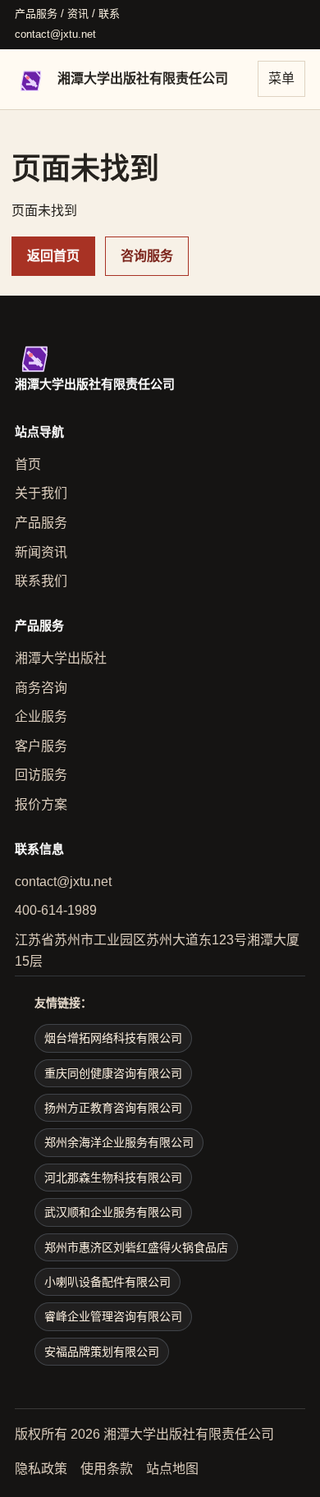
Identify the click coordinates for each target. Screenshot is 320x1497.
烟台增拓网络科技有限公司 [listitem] (113, 1038)
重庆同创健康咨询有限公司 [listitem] (113, 1073)
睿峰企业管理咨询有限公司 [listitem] (113, 1316)
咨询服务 (147, 256)
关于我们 (41, 493)
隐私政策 (41, 1469)
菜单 (281, 78)
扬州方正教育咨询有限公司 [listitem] (113, 1107)
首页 (28, 464)
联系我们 (41, 581)
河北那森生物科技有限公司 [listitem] (113, 1177)
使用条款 (106, 1469)
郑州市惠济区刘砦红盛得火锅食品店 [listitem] (136, 1247)
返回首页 (53, 256)
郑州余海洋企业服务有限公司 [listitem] (119, 1142)
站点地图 (172, 1469)
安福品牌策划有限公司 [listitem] (101, 1351)
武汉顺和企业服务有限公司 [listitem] (113, 1212)
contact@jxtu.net (55, 34)
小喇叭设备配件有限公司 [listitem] (107, 1281)
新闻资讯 (41, 552)
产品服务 (41, 523)
